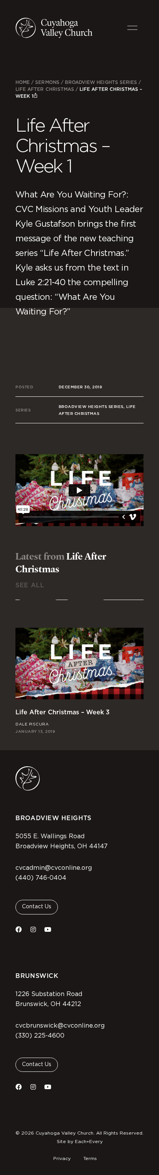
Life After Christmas (44, 89)
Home (22, 82)
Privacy (62, 1158)
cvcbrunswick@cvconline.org (60, 1026)
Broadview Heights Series (101, 82)
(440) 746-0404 (40, 878)
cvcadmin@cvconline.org (53, 868)
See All (29, 585)
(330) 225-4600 (39, 1036)
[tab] (37, 605)
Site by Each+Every (80, 1141)
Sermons (47, 82)
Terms (90, 1158)
